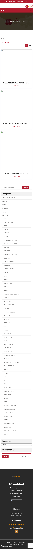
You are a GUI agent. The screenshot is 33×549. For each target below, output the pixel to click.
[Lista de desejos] (28, 6)
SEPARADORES (8, 416)
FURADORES (7, 323)
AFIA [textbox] (16, 445)
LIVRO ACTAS (8, 351)
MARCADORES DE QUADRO (12, 362)
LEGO (4, 205)
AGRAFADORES (8, 222)
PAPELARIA (16, 21)
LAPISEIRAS (7, 348)
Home (10, 21)
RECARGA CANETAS (10, 405)
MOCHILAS (7, 369)
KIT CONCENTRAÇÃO (10, 333)
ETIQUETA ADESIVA (10, 312)
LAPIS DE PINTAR (9, 341)
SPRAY (6, 420)
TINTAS (6, 434)
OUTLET (6, 373)
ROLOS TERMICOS (9, 409)
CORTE (6, 290)
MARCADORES (8, 359)
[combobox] (16, 444)
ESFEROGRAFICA (9, 305)
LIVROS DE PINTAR (9, 355)
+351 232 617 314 (16, 527)
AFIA (5, 218)
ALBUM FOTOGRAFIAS (9, 197)
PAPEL (6, 377)
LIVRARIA (5, 208)
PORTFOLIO (7, 394)
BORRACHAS (7, 251)
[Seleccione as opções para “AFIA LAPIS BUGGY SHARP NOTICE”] (14, 78)
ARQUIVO (6, 233)
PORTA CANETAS (9, 391)
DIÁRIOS (6, 297)
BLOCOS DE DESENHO (10, 243)
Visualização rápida (18, 78)
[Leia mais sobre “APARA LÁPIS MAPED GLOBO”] (14, 169)
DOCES (4, 201)
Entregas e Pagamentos (16, 493)
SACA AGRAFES (8, 412)
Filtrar (5, 456)
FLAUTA (6, 319)
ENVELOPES (7, 301)
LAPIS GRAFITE (8, 344)
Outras (4, 212)
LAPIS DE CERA (8, 337)
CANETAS (7, 265)
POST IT (6, 398)
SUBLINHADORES (9, 423)
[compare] (21, 78)
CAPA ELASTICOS (9, 269)
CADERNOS (7, 258)
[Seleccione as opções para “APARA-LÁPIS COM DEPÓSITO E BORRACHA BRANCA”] (14, 119)
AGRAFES (6, 225)
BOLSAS (6, 247)
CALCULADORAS (9, 261)
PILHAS (6, 384)
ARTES (6, 236)
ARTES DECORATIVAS (10, 240)
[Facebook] (16, 531)
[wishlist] (11, 78)
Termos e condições (16, 490)
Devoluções (16, 496)
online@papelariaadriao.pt (16, 524)
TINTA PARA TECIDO (10, 430)
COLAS (6, 279)
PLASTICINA (7, 387)
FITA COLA (7, 315)
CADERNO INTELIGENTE (11, 254)
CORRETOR (7, 287)
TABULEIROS (8, 427)
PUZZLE (6, 402)
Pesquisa (25, 187)
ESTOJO (6, 308)
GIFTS (5, 326)
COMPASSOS (8, 283)
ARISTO (6, 229)
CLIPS (5, 276)
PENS (5, 380)
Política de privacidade (16, 488)
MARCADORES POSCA (10, 366)
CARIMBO (6, 272)
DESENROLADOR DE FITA (11, 294)
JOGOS (6, 330)
